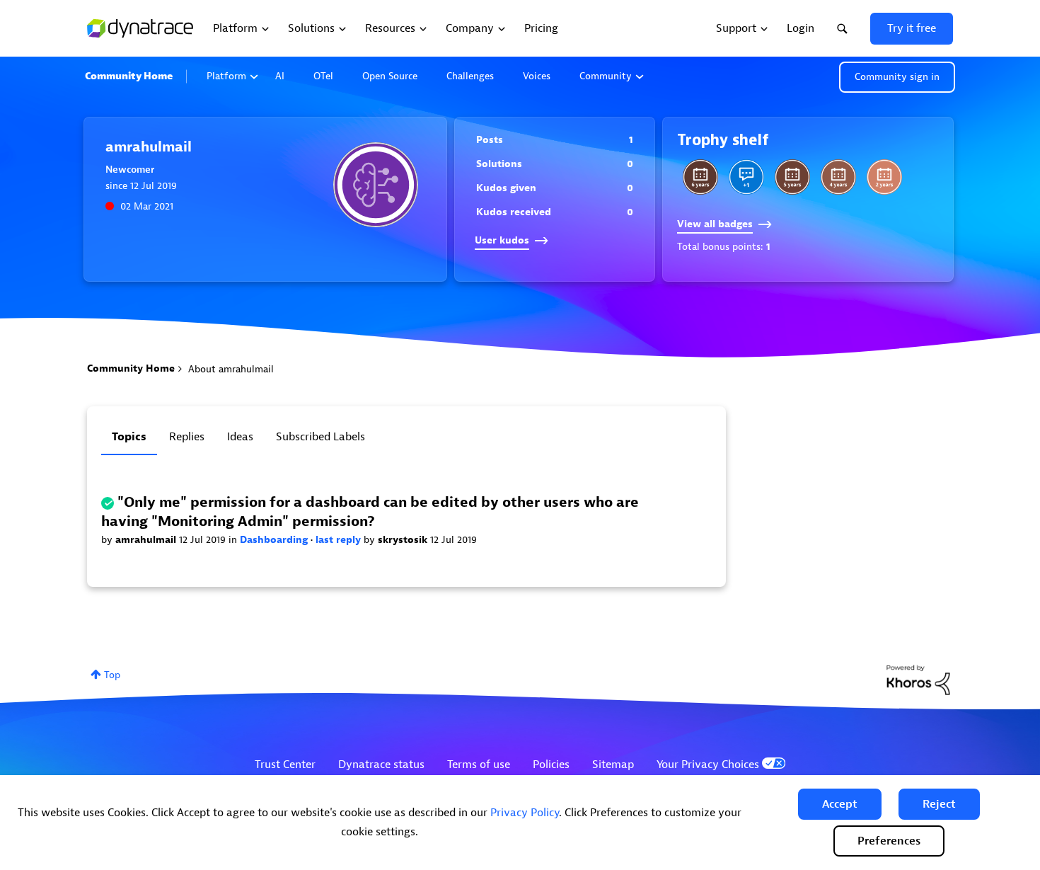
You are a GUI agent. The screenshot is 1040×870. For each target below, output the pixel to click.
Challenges (470, 76)
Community (605, 76)
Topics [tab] (129, 437)
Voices (536, 76)
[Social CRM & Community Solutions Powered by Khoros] (918, 679)
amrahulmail (147, 540)
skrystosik (404, 540)
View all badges (715, 224)
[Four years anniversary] (838, 177)
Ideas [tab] (240, 437)
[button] (840, 804)
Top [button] (112, 675)
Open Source (389, 76)
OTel (323, 76)
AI (279, 76)
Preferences (888, 841)
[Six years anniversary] (700, 177)
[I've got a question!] (746, 177)
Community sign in (897, 77)
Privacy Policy (524, 813)
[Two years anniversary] (884, 177)
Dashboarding (275, 540)
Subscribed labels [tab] (320, 437)
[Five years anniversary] (792, 177)
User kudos (502, 240)
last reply (340, 540)
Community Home (129, 76)
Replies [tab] (186, 437)
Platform (226, 76)
